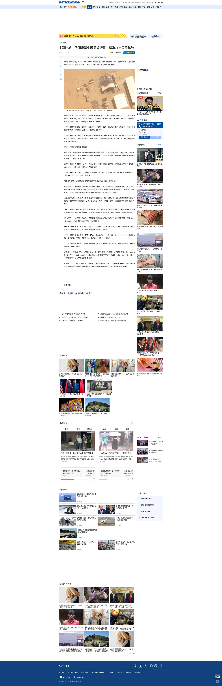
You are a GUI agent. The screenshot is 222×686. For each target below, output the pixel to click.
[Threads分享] (60, 70)
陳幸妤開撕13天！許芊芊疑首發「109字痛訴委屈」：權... (148, 354)
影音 (98, 7)
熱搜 (103, 7)
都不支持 (144, 135)
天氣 (127, 429)
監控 (69, 138)
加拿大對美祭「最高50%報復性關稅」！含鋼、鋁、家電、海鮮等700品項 (121, 606)
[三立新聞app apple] (65, 677)
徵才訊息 (137, 672)
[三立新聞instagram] (145, 666)
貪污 (66, 429)
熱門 (94, 7)
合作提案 (110, 672)
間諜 (121, 61)
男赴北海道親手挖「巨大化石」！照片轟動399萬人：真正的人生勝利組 (122, 628)
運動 (139, 7)
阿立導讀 (135, 2)
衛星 (124, 61)
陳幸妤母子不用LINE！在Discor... (110, 317)
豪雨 (116, 429)
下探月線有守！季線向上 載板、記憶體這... (75, 317)
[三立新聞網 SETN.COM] (61, 7)
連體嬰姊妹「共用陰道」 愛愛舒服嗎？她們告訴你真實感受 (97, 375)
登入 (162, 2)
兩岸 (134, 7)
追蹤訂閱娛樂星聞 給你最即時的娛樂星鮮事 (114, 314)
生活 (125, 7)
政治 (112, 7)
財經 (143, 7)
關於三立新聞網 (73, 672)
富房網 (151, 2)
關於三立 (62, 672)
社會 (116, 7)
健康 (130, 7)
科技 (157, 7)
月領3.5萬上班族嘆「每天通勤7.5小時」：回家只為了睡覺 (96, 606)
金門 (78, 429)
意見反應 (119, 672)
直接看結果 (144, 137)
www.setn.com (76, 681)
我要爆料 (128, 672)
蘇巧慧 (143, 130)
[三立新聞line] (151, 666)
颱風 (104, 429)
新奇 (152, 7)
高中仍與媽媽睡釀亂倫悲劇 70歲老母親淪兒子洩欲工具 (70, 606)
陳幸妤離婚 (83, 7)
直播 (107, 7)
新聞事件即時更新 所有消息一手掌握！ (74, 314)
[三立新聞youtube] (135, 666)
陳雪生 (89, 429)
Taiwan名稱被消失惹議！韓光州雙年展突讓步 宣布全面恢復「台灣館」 (70, 650)
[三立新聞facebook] (140, 666)
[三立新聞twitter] (156, 666)
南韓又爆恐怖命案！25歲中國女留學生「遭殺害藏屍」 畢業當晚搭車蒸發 (96, 628)
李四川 (143, 132)
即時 (65, 7)
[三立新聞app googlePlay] (79, 677)
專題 (148, 7)
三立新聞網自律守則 (98, 672)
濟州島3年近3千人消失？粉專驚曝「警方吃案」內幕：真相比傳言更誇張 (96, 650)
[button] (156, 2)
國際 (89, 7)
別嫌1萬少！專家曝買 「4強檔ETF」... (73, 320)
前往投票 (156, 137)
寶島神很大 (143, 2)
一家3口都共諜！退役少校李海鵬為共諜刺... (113, 320)
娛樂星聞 (113, 2)
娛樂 (121, 7)
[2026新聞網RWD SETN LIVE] (83, 2)
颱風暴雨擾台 (72, 7)
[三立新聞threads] (161, 666)
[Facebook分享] (60, 62)
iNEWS (120, 2)
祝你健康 (127, 2)
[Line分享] (60, 66)
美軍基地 (105, 64)
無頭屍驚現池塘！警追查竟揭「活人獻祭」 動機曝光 (71, 628)
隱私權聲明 (84, 672)
